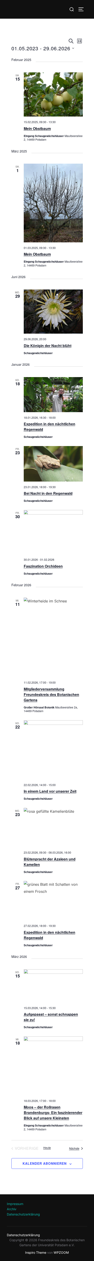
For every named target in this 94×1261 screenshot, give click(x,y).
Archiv (11, 1209)
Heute (47, 1147)
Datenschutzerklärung (23, 1214)
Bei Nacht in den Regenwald (48, 493)
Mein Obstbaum (37, 128)
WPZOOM (61, 1252)
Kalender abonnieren (45, 1163)
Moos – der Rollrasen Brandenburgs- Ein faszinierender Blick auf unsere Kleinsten (53, 1112)
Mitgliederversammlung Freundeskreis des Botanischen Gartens (51, 694)
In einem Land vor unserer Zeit (50, 791)
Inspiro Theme (35, 1252)
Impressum (15, 1204)
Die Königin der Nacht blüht (47, 345)
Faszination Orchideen (43, 566)
